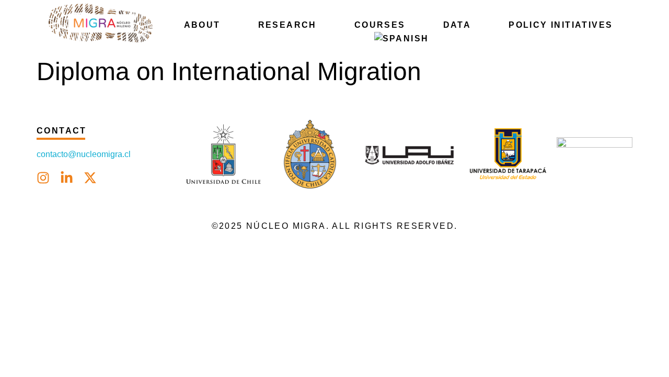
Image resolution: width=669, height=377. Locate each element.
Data (457, 24)
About (202, 24)
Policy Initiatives (561, 24)
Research (287, 24)
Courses (380, 24)
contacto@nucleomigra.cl (85, 154)
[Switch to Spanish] (402, 39)
